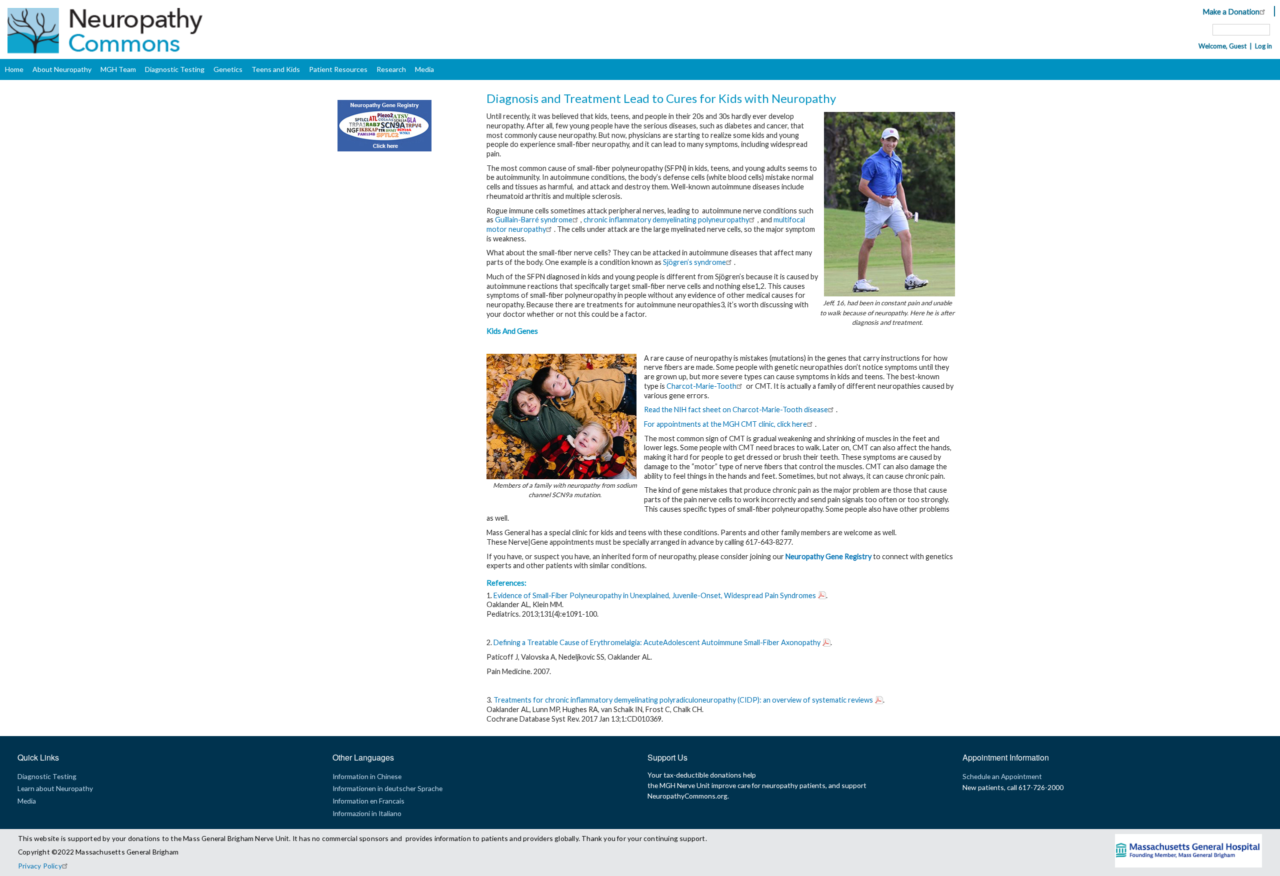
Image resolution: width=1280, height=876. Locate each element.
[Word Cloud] (380, 148)
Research (391, 69)
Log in (1263, 46)
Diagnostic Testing (174, 69)
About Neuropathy (62, 69)
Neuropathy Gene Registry (829, 556)
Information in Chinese (367, 776)
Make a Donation (1231, 11)
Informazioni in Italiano (367, 813)
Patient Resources (338, 69)
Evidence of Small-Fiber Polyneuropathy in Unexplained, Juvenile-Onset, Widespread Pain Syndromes (655, 595)
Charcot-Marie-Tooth (701, 386)
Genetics (228, 69)
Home (14, 69)
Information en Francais (368, 801)
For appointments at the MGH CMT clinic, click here (725, 424)
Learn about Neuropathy (55, 788)
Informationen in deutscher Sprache (387, 788)
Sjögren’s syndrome (694, 262)
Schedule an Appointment (1002, 776)
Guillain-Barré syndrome (533, 219)
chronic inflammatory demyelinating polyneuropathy (666, 219)
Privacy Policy (40, 866)
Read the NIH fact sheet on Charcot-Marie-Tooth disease (736, 409)
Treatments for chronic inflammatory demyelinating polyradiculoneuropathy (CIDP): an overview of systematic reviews (683, 700)
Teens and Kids (276, 69)
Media (424, 69)
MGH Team (118, 69)
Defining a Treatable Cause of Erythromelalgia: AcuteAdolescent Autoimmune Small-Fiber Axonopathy (657, 642)
